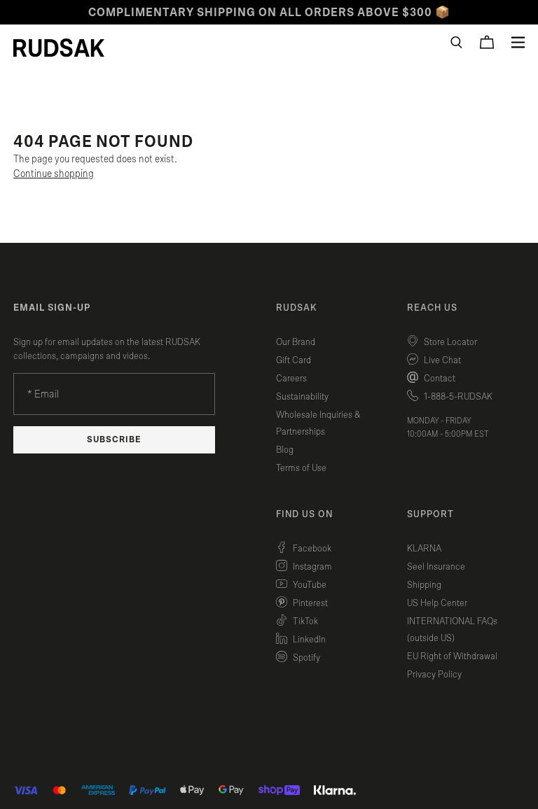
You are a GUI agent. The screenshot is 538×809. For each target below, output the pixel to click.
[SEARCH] (456, 42)
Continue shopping (53, 174)
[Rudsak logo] (58, 47)
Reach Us (432, 308)
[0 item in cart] (487, 42)
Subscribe (114, 439)
